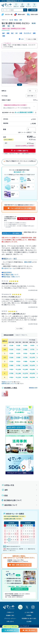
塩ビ (12, 33)
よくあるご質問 (29, 612)
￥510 (25, 353)
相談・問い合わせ (30, 630)
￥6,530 (32, 377)
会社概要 (28, 621)
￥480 (11, 365)
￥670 (32, 345)
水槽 (21, 33)
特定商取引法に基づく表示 (29, 618)
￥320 (11, 361)
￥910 (11, 377)
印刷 (3, 36)
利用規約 (28, 615)
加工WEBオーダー (11, 630)
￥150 (11, 349)
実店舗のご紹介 (10, 615)
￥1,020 (32, 353)
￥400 (25, 349)
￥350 (25, 345)
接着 (8, 33)
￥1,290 (18, 373)
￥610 (11, 369)
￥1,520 (18, 377)
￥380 (18, 357)
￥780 (18, 365)
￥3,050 (25, 377)
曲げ (3, 33)
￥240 (11, 357)
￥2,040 (32, 361)
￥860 (25, 361)
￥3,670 (32, 365)
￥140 (11, 345)
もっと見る (19, 328)
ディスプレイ (27, 33)
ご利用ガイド (10, 612)
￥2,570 (25, 373)
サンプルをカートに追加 (27, 218)
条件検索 (33, 10)
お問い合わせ (10, 621)
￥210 (18, 349)
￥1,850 (25, 365)
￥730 (25, 357)
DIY (17, 33)
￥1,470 (32, 357)
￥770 (32, 349)
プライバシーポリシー (10, 618)
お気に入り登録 (32, 39)
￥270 (18, 353)
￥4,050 (32, 369)
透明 (34, 33)
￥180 (18, 345)
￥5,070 (32, 373)
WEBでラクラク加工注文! (10, 626)
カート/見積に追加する (21, 151)
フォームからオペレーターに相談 (20, 208)
